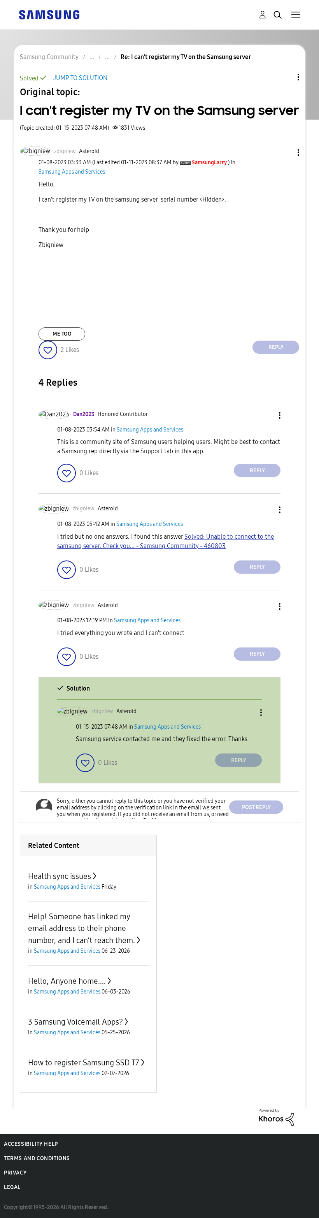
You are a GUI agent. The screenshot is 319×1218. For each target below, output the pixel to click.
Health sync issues (59, 876)
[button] (286, 152)
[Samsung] (49, 14)
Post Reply (256, 807)
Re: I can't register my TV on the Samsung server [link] (186, 57)
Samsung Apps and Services (72, 172)
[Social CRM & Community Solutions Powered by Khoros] (276, 1117)
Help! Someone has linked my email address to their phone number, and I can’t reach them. (81, 928)
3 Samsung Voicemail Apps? (75, 1022)
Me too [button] (62, 334)
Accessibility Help (31, 1144)
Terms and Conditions (37, 1158)
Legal (12, 1187)
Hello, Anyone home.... (67, 981)
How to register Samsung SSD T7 (83, 1062)
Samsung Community (49, 57)
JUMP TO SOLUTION (80, 78)
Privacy (15, 1172)
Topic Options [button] (285, 77)
